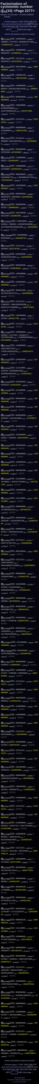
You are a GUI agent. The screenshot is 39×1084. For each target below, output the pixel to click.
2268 (26, 22)
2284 (26, 26)
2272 (8, 24)
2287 (8, 29)
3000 (20, 29)
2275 (21, 24)
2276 (25, 24)
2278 (35, 24)
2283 (22, 26)
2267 (21, 22)
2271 (3, 24)
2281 (13, 26)
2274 (16, 24)
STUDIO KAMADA (26, 15)
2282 (17, 26)
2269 (30, 22)
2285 (30, 26)
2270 (34, 22)
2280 (9, 26)
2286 (35, 26)
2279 (4, 26)
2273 (12, 24)
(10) (7, 38)
